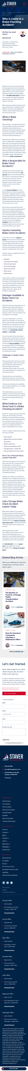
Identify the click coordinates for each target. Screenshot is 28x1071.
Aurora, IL (5, 830)
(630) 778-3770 (8, 997)
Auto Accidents (16, 52)
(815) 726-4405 (8, 979)
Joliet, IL (4, 841)
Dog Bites (5, 816)
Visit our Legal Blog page (16, 652)
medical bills (13, 330)
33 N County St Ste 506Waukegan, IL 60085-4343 (11, 1020)
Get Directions (8, 778)
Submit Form (6, 739)
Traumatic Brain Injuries (8, 821)
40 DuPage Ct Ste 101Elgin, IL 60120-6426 (10, 946)
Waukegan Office (8, 1012)
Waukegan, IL (6, 847)
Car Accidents (6, 804)
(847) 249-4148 (8, 1016)
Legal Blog (9, 12)
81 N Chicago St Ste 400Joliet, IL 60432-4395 (10, 983)
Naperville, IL (6, 844)
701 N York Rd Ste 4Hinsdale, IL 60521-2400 (10, 964)
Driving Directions (9, 913)
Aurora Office (6, 919)
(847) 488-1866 (8, 941)
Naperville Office (7, 994)
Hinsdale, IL (5, 838)
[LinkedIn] (7, 882)
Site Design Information (8, 892)
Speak (16, 521)
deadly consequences (16, 156)
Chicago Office (7, 900)
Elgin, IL (4, 835)
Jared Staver (19, 607)
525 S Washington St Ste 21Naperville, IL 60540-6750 (11, 1002)
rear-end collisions (12, 190)
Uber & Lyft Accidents (8, 810)
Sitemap (4, 890)
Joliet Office (6, 975)
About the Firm (6, 858)
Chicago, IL (5, 832)
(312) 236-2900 (9, 544)
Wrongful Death (6, 813)
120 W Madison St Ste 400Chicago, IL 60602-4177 (12, 774)
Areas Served (6, 850)
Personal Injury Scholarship (9, 875)
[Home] (14, 757)
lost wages (13, 332)
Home (3, 12)
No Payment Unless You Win (10, 870)
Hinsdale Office (7, 956)
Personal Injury (8, 53)
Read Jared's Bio (6, 38)
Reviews (4, 864)
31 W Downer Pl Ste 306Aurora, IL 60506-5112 (10, 927)
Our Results (5, 861)
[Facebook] (3, 882)
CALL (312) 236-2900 (10, 693)
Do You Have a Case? (8, 867)
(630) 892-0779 (8, 923)
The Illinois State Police (13, 95)
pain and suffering (14, 344)
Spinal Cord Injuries (7, 818)
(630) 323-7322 (8, 960)
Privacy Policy (6, 888)
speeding (5, 222)
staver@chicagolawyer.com (12, 769)
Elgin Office (6, 938)
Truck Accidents (6, 807)
